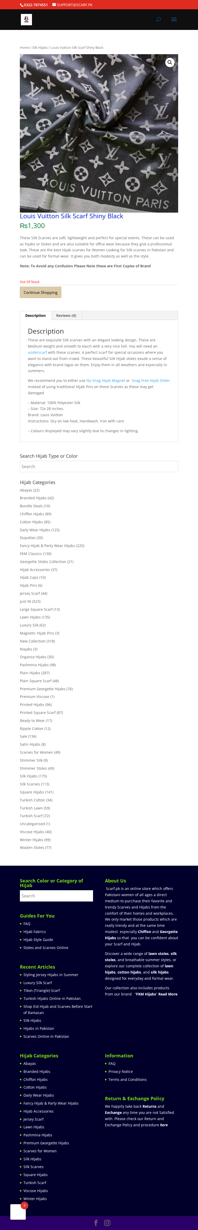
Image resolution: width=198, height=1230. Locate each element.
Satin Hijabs (30, 744)
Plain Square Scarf (36, 680)
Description (35, 315)
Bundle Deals (31, 505)
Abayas (26, 490)
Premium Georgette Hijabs (42, 688)
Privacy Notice (121, 1071)
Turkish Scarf (31, 815)
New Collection (33, 641)
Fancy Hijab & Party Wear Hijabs (47, 545)
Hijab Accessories (35, 569)
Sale (23, 736)
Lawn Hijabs (30, 617)
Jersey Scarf (30, 593)
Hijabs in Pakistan (38, 1028)
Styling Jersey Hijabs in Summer (50, 974)
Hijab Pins (28, 585)
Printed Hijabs (32, 704)
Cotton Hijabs (31, 521)
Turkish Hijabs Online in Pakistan (52, 998)
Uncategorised (32, 823)
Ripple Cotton (31, 728)
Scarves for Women (36, 752)
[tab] (36, 315)
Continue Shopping (40, 292)
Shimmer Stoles (33, 768)
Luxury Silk (29, 625)
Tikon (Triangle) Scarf (41, 990)
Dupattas (28, 537)
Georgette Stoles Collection (43, 561)
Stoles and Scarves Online (45, 947)
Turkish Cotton (32, 800)
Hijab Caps (29, 577)
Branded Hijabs (33, 497)
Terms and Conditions (128, 1079)
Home (24, 47)
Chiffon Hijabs (32, 513)
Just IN (25, 601)
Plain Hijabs (30, 672)
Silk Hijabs (40, 47)
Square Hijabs (32, 792)
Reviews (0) (66, 315)
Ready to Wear (32, 720)
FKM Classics (31, 553)
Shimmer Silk (31, 760)
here (164, 1124)
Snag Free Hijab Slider (150, 380)
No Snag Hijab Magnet (105, 380)
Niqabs (26, 649)
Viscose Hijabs (32, 831)
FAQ (26, 923)
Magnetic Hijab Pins (37, 633)
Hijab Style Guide (38, 939)
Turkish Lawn (31, 808)
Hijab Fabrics (34, 931)
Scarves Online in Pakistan (46, 1036)
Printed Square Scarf (38, 712)
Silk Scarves (30, 784)
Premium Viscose (34, 696)
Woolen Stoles (32, 847)
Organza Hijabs (33, 656)
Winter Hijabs (31, 839)
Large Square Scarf (36, 609)
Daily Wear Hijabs (35, 529)
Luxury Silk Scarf (37, 982)
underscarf (37, 352)
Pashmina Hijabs (34, 664)
